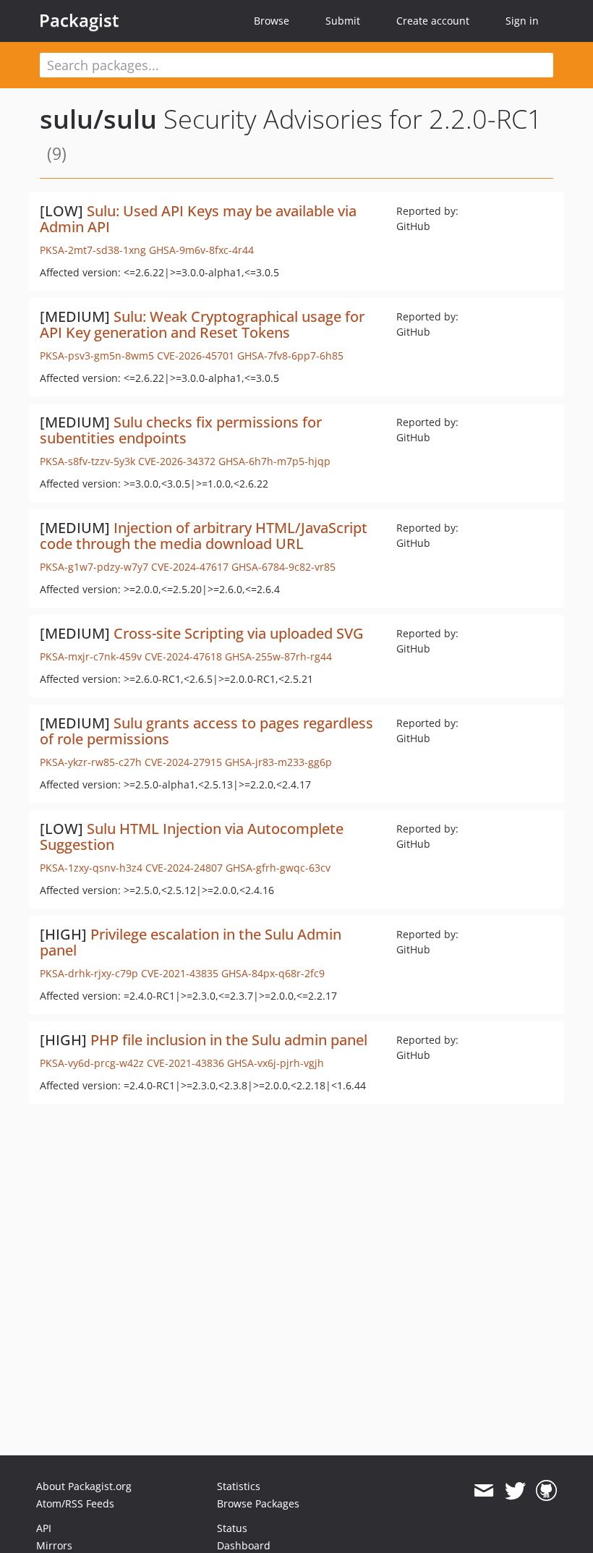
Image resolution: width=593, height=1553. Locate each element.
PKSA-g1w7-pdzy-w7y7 (94, 567)
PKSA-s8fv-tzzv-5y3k (87, 461)
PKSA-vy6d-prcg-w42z (92, 1063)
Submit (342, 20)
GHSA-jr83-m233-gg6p (278, 762)
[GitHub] (546, 1491)
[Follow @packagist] (515, 1491)
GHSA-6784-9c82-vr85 (283, 567)
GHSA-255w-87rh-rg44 (278, 656)
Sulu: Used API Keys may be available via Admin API (198, 219)
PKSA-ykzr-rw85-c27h (91, 762)
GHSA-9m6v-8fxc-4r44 (201, 250)
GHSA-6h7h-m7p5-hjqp (274, 461)
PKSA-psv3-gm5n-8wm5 (97, 355)
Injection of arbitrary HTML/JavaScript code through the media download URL (203, 535)
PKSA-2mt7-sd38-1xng (93, 250)
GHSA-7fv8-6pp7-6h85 (290, 355)
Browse (271, 20)
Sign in (522, 20)
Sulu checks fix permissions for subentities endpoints (181, 430)
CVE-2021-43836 (185, 1063)
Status (232, 1528)
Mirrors (54, 1545)
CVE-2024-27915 (183, 762)
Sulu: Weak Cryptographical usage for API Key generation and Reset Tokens (202, 324)
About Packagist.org (84, 1486)
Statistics (238, 1486)
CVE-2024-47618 (183, 656)
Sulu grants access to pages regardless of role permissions (206, 731)
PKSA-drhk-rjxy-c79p (89, 973)
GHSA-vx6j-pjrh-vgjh (275, 1063)
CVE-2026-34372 (177, 461)
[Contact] (483, 1491)
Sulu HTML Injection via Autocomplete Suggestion (192, 836)
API (43, 1528)
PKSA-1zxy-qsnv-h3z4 (91, 868)
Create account (432, 20)
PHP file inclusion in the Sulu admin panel (228, 1040)
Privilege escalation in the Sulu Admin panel (190, 942)
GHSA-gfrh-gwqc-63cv (278, 868)
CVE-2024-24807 (184, 868)
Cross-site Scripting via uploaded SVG (239, 633)
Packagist (79, 20)
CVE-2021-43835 (179, 973)
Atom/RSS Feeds (75, 1503)
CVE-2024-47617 (190, 567)
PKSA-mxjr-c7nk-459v (91, 656)
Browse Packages (258, 1503)
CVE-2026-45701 (195, 355)
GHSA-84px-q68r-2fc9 (273, 973)
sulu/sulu (98, 119)
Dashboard (243, 1545)
